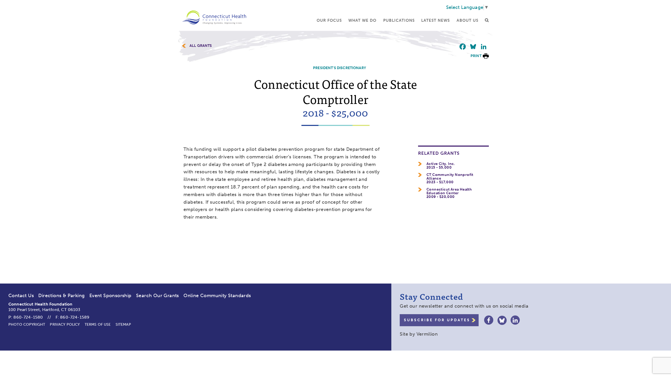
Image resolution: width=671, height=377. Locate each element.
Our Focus (329, 20)
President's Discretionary (339, 68)
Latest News (435, 20)
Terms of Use (98, 324)
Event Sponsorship (110, 295)
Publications (399, 20)
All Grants (201, 46)
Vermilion (427, 334)
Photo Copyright (26, 324)
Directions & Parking (61, 295)
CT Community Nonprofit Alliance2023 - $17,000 (449, 178)
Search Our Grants (157, 295)
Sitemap (123, 324)
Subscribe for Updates (437, 320)
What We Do (362, 20)
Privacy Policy (65, 324)
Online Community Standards (217, 295)
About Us (467, 20)
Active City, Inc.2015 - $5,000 (440, 165)
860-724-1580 (28, 317)
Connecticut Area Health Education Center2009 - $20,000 (449, 193)
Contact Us (21, 295)
